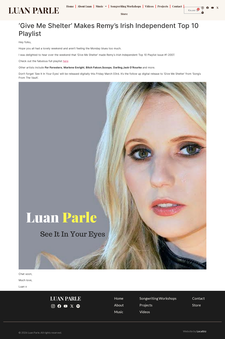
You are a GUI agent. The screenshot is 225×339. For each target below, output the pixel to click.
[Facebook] (207, 8)
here (65, 61)
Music (99, 6)
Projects (162, 6)
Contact (177, 6)
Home (70, 6)
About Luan (85, 6)
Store (124, 14)
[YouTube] (212, 8)
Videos (149, 6)
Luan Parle (33, 10)
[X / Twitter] (217, 8)
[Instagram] (202, 8)
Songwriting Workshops (126, 6)
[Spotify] (202, 13)
